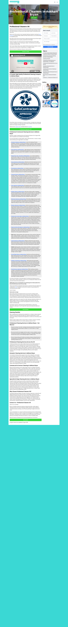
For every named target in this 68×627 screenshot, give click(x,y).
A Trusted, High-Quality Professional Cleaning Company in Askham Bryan (50, 53)
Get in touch (34, 17)
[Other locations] (55, 2)
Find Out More (26, 309)
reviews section (18, 126)
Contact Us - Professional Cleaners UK (50, 77)
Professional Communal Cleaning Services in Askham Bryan (49, 56)
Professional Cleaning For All (25, 129)
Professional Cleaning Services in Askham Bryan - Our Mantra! (49, 61)
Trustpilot (30, 126)
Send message (50, 46)
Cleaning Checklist (46, 58)
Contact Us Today (25, 51)
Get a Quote (25, 419)
